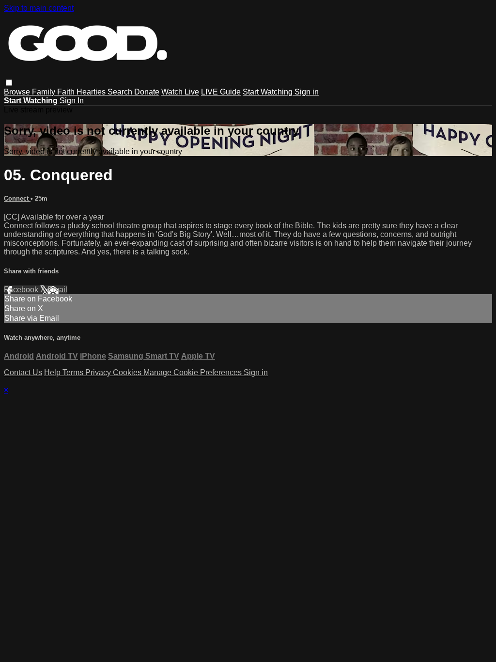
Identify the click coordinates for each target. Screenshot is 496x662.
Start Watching (268, 92)
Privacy (99, 372)
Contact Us (23, 372)
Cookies (128, 372)
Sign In (72, 100)
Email (57, 289)
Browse (18, 92)
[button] (9, 82)
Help (53, 372)
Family (44, 92)
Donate (146, 92)
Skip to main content (39, 8)
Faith (67, 92)
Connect (17, 198)
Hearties (92, 92)
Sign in (306, 92)
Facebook (22, 289)
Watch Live (180, 92)
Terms (73, 372)
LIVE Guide (221, 92)
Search (121, 92)
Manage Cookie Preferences (193, 372)
